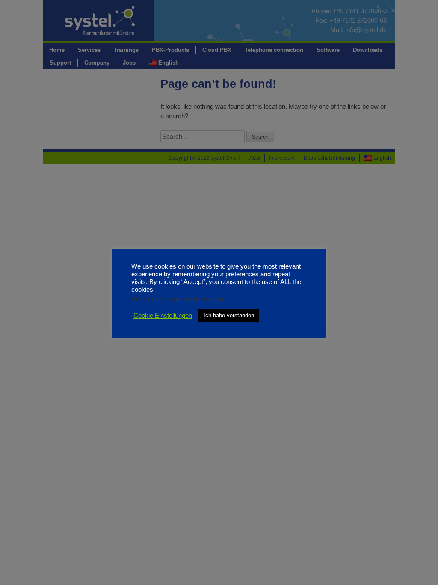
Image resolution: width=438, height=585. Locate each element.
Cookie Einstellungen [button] (162, 315)
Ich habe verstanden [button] (229, 315)
